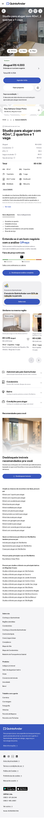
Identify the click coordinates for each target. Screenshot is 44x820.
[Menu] (3, 4)
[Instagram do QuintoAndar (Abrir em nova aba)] (8, 756)
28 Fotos (13, 50)
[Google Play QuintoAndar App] (9, 789)
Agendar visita (22, 80)
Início (4, 120)
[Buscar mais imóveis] (4, 11)
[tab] (8, 215)
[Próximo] (39, 360)
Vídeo (24, 50)
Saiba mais (22, 301)
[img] (16, 322)
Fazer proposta (18, 87)
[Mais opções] (40, 11)
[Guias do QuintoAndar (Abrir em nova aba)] (12, 756)
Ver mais (8, 207)
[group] (16, 332)
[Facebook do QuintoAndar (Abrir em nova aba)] (4, 756)
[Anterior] (31, 360)
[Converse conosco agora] (38, 88)
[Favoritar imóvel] (35, 11)
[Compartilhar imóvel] (30, 11)
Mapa (34, 50)
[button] (22, 373)
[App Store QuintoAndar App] (22, 789)
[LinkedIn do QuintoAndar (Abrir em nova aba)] (17, 756)
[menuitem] (6, 120)
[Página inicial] (16, 3)
